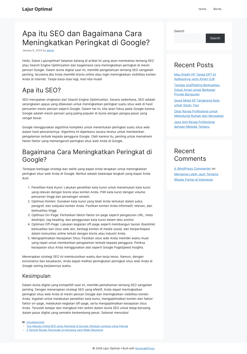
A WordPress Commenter (192, 168)
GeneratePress (145, 348)
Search (179, 31)
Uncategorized (35, 322)
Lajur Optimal (37, 9)
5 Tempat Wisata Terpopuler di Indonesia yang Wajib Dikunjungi (64, 329)
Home (202, 9)
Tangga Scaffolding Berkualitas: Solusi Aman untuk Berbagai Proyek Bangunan (197, 89)
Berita (217, 9)
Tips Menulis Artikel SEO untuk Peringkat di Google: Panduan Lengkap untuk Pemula (77, 326)
